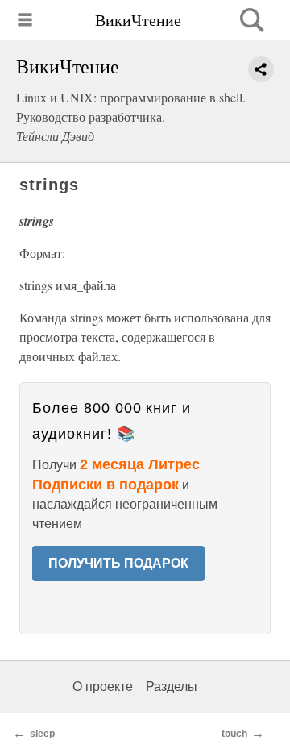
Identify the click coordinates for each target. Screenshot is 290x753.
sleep (42, 733)
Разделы (171, 686)
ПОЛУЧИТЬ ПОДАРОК (118, 563)
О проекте (102, 686)
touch (234, 733)
